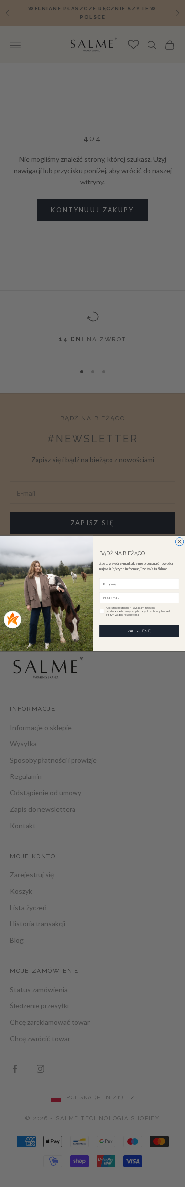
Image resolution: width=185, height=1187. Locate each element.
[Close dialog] (179, 542)
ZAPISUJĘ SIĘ (138, 631)
